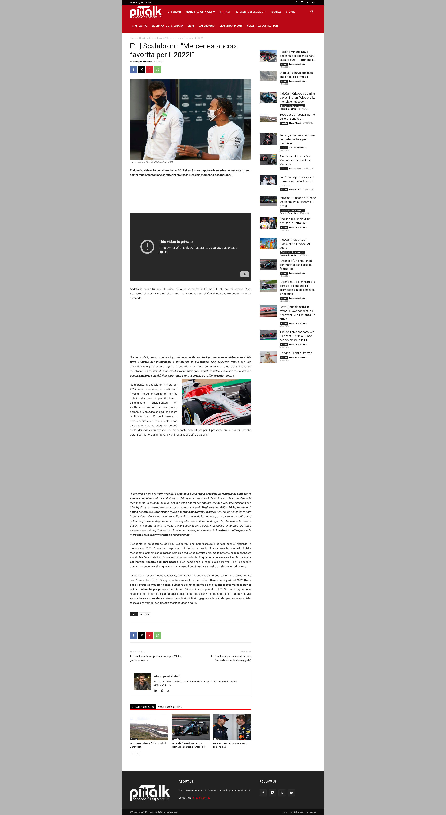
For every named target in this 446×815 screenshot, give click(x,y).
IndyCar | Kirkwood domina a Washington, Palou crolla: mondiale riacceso (297, 97)
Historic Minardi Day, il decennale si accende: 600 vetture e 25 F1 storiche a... (298, 55)
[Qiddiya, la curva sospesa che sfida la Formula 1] (268, 76)
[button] (312, 12)
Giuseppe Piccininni (142, 61)
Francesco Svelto (297, 64)
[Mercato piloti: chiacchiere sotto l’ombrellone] (232, 727)
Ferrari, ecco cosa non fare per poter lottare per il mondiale (297, 139)
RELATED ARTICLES (143, 707)
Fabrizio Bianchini (288, 108)
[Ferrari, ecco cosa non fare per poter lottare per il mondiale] (268, 139)
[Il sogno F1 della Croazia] (268, 357)
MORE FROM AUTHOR (170, 707)
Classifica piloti (231, 25)
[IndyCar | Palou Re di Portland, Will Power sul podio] (268, 243)
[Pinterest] (149, 69)
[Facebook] (296, 2)
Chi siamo (174, 11)
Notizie (142, 38)
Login (284, 811)
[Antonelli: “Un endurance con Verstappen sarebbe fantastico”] (191, 727)
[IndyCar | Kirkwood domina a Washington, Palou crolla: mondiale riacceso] (268, 97)
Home (133, 38)
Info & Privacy (296, 811)
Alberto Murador (297, 147)
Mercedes (144, 614)
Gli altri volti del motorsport (292, 106)
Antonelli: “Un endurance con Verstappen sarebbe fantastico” (296, 264)
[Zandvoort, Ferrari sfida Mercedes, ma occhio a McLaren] (268, 159)
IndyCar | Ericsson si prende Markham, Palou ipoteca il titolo (298, 202)
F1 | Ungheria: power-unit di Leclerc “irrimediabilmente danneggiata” (231, 658)
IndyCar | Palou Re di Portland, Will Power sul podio (295, 243)
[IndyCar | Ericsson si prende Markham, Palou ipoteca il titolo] (268, 201)
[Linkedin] (157, 691)
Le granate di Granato (167, 25)
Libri (191, 25)
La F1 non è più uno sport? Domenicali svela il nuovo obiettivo (297, 181)
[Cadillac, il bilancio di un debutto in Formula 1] (268, 223)
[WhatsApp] (157, 69)
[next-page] (138, 754)
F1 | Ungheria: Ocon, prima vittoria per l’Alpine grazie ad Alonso (156, 658)
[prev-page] (132, 754)
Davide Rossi (295, 168)
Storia (290, 11)
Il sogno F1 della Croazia (296, 353)
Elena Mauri (295, 123)
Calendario (207, 25)
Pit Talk (225, 11)
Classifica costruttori (263, 25)
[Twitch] (302, 2)
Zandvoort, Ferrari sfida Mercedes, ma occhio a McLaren (295, 160)
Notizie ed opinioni (199, 11)
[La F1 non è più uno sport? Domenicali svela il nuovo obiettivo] (268, 180)
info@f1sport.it (201, 797)
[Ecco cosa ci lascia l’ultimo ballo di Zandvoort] (149, 727)
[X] (307, 2)
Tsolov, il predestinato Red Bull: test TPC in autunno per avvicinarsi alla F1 (297, 336)
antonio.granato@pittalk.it (235, 790)
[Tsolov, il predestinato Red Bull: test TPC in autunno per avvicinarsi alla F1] (268, 335)
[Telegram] (163, 691)
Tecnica (276, 11)
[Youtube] (313, 2)
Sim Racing (139, 25)
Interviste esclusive (249, 11)
